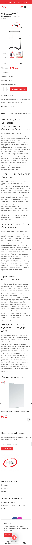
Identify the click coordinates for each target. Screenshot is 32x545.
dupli (9, 103)
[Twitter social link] (13, 106)
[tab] (3, 113)
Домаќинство (6, 15)
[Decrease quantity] (2, 89)
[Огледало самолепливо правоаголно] (16, 395)
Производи (11, 13)
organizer (15, 103)
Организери (6, 16)
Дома (3, 13)
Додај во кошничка (18, 89)
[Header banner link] (16, 2)
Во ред (7, 534)
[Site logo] (4, 7)
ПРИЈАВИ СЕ (7, 448)
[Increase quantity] (7, 89)
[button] (29, 420)
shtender (23, 103)
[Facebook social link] (9, 106)
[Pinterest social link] (11, 106)
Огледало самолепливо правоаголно (15, 412)
